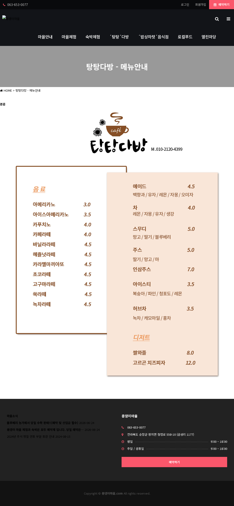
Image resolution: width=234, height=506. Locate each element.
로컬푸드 (185, 37)
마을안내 (45, 37)
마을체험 (69, 37)
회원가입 (200, 4)
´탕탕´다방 (119, 37)
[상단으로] (223, 495)
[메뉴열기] (228, 18)
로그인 (185, 4)
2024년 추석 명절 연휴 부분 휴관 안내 (30, 436)
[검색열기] (217, 18)
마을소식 (12, 416)
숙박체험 (92, 37)
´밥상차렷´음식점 (153, 37)
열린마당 (209, 37)
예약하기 (223, 4)
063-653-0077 (136, 427)
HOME (7, 90)
